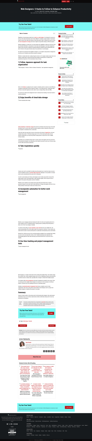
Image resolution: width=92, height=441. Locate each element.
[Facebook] (46, 351)
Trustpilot (12, 426)
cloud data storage (30, 126)
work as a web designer (39, 37)
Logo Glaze (43, 301)
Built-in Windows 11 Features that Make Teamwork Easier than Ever (67, 41)
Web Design (52, 11)
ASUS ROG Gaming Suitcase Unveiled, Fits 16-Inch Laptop (67, 103)
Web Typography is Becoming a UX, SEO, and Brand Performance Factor (36, 375)
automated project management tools (30, 286)
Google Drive (47, 132)
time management (29, 280)
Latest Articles (35, 12)
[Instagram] (53, 351)
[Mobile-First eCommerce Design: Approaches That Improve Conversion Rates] (24, 389)
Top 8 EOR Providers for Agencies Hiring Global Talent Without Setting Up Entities (67, 37)
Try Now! (51, 313)
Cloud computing (21, 126)
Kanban (24, 87)
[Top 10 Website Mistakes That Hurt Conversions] (48, 389)
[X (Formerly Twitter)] (49, 351)
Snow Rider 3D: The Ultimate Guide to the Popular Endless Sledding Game (67, 85)
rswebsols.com (12, 432)
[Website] (44, 351)
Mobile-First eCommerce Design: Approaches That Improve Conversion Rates (25, 393)
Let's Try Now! (69, 26)
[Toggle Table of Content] (53, 33)
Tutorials (55, 11)
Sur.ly (13, 434)
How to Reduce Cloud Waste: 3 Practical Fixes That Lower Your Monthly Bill (67, 94)
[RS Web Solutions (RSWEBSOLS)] (22, 1)
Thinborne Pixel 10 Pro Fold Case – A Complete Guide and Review (67, 53)
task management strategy (25, 41)
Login (68, 1)
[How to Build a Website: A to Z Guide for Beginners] (48, 373)
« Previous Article (22, 325)
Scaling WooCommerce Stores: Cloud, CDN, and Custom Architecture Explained (67, 48)
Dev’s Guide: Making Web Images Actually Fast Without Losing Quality (37, 394)
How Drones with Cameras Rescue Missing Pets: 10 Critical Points (67, 45)
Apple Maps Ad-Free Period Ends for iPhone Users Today (67, 114)
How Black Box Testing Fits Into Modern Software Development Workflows (67, 81)
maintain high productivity (35, 172)
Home (31, 12)
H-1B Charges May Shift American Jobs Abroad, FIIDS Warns (67, 110)
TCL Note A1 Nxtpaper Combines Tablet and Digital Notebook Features (67, 107)
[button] (71, 1)
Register (63, 1)
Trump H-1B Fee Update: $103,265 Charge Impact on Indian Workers (67, 117)
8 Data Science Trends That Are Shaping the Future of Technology (67, 77)
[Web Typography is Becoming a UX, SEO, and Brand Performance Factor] (36, 372)
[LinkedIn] (51, 351)
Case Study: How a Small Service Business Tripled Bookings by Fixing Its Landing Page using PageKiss (25, 378)
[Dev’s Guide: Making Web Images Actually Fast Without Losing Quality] (36, 391)
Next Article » (52, 325)
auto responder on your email (35, 227)
